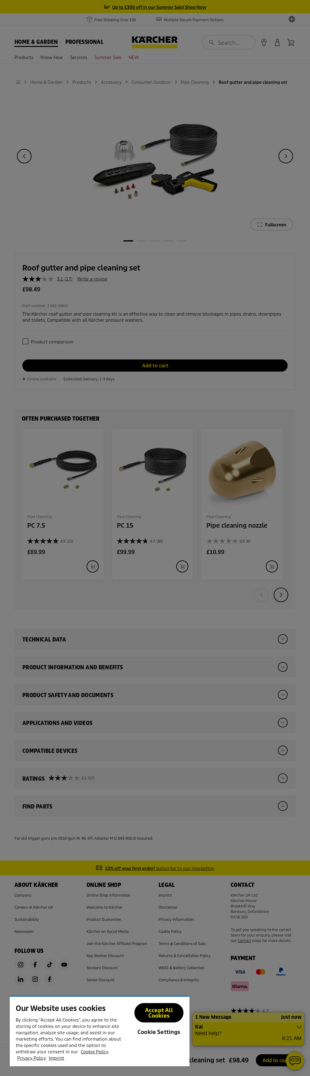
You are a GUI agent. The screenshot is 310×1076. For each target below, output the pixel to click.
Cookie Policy (94, 1052)
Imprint (56, 1058)
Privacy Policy (31, 1058)
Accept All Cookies (159, 1013)
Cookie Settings (158, 1031)
